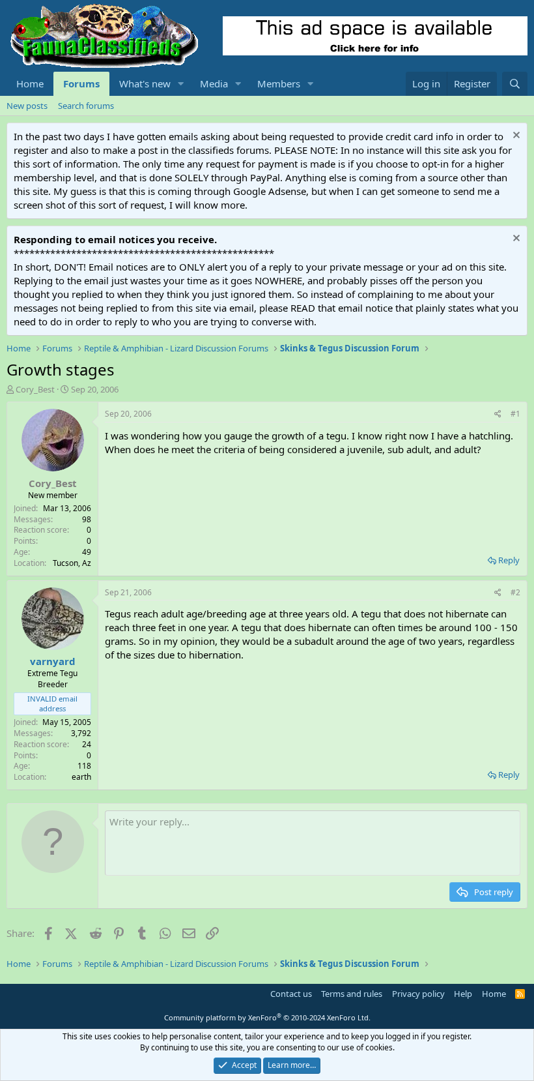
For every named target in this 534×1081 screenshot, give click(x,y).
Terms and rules (351, 994)
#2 (515, 592)
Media (214, 83)
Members (278, 83)
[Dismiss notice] (514, 136)
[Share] (498, 414)
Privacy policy (418, 994)
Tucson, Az (72, 563)
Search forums (86, 105)
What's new (145, 83)
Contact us (291, 994)
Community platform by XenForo (267, 1017)
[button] (181, 84)
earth (81, 776)
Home (30, 83)
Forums (81, 83)
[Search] (514, 84)
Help (463, 994)
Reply (509, 560)
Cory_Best (35, 389)
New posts (27, 105)
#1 (515, 413)
